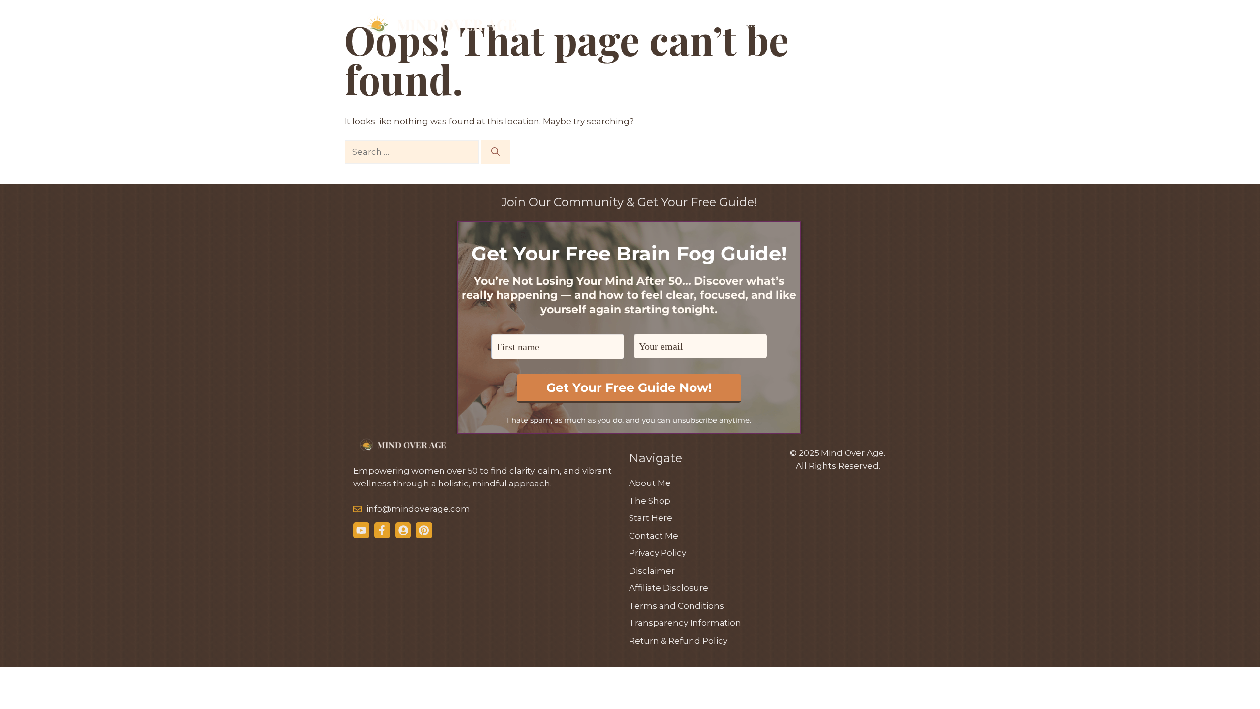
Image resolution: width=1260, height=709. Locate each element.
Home (590, 24)
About (820, 24)
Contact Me (873, 24)
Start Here (641, 24)
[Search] (495, 152)
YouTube (697, 24)
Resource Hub (761, 24)
